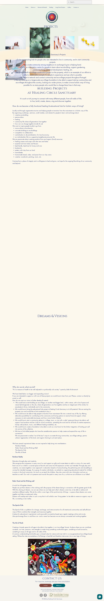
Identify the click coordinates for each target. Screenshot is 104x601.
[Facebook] (45, 595)
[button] (33, 7)
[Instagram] (41, 595)
